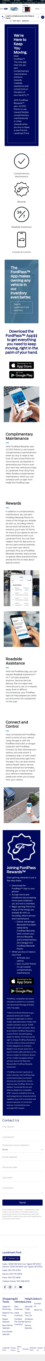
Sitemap (25, 1349)
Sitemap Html (33, 1349)
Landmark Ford (6, 1349)
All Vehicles (19, 1300)
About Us (38, 1310)
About (38, 1298)
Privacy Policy (13, 1349)
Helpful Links (29, 1300)
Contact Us (13, 1258)
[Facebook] (4, 1287)
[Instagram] (10, 1287)
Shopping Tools (8, 1300)
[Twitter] (15, 1287)
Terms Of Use (19, 1349)
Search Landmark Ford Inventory (21, 307)
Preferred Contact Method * (16, 1145)
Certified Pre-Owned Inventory (19, 1321)
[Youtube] (20, 1287)
